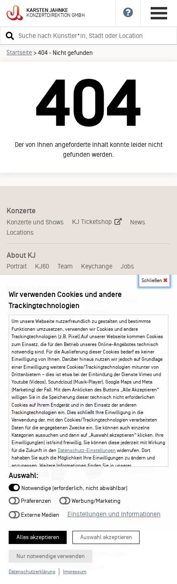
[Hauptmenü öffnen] (159, 13)
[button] (8, 35)
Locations (20, 232)
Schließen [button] (152, 280)
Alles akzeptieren (37, 537)
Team (65, 266)
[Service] (128, 13)
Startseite (19, 52)
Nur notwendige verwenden (50, 556)
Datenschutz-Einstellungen (87, 450)
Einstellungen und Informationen (114, 514)
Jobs (127, 266)
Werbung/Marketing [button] (95, 501)
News (137, 222)
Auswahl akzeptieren (106, 537)
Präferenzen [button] (35, 501)
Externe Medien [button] (39, 514)
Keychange (96, 266)
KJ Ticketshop (93, 221)
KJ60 (42, 266)
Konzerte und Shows (35, 222)
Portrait (17, 266)
